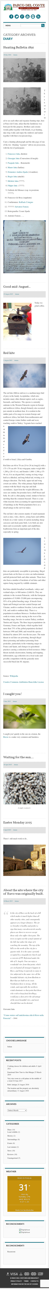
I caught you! (12, 694)
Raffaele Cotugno (26, 202)
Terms (26, 1281)
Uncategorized (12, 1158)
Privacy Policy (16, 1281)
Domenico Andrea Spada (18, 172)
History (10, 1136)
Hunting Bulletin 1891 (18, 47)
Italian (9, 1046)
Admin (15, 55)
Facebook (11, 16)
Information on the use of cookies (24, 1284)
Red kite (9, 353)
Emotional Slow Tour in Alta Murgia (20, 1072)
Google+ (22, 16)
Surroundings (12, 1139)
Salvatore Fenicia (22, 206)
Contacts (34, 1281)
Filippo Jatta (12, 185)
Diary (9, 1129)
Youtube (27, 16)
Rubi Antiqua (12, 1084)
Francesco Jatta (14, 153)
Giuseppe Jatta (13, 158)
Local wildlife (12, 1132)
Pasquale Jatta (13, 163)
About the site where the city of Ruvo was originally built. (23, 892)
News (9, 1150)
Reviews (10, 1154)
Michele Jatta (13, 181)
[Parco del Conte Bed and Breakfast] (24, 10)
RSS (38, 16)
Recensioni (11, 1251)
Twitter (17, 16)
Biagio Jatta (12, 176)
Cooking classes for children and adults (21, 1066)
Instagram (33, 16)
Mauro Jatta (12, 167)
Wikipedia (14, 676)
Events (9, 1143)
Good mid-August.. (16, 287)
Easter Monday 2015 (17, 822)
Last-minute (11, 1147)
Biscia (5, 737)
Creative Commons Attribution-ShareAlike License (23, 682)
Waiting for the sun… (18, 757)
